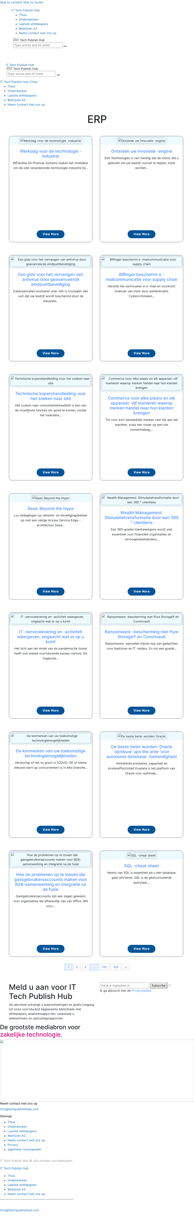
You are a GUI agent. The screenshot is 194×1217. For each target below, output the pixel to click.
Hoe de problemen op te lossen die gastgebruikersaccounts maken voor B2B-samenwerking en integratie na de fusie (50, 882)
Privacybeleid (141, 990)
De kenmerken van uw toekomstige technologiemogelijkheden (50, 753)
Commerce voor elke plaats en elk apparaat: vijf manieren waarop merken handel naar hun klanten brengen (141, 405)
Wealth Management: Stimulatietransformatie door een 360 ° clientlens (142, 517)
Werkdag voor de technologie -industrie (50, 154)
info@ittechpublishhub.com (19, 1210)
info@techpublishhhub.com (19, 1109)
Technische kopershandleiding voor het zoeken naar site (50, 396)
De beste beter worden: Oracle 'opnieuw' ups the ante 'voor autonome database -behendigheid (141, 751)
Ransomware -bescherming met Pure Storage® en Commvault (141, 634)
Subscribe (159, 985)
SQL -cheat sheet (141, 865)
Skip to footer (33, 2)
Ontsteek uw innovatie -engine (141, 151)
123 (115, 967)
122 (104, 967)
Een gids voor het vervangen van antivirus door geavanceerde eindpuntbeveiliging (50, 279)
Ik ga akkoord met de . (126, 990)
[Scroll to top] (2, 1215)
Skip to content (11, 2)
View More (51, 234)
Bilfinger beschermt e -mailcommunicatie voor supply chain (142, 277)
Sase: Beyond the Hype (50, 508)
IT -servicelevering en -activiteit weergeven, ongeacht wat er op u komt (50, 636)
